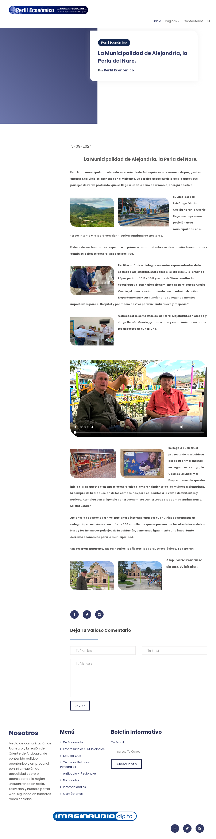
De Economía (72, 742)
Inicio (157, 21)
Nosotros (23, 732)
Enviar (80, 706)
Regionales (88, 773)
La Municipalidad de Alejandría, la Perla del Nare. (143, 57)
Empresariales (73, 749)
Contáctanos (193, 21)
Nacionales (70, 780)
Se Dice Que (71, 756)
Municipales (95, 749)
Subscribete (126, 764)
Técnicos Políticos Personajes (75, 764)
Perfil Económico (114, 42)
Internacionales (74, 787)
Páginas (171, 21)
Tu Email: (117, 742)
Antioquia (69, 773)
